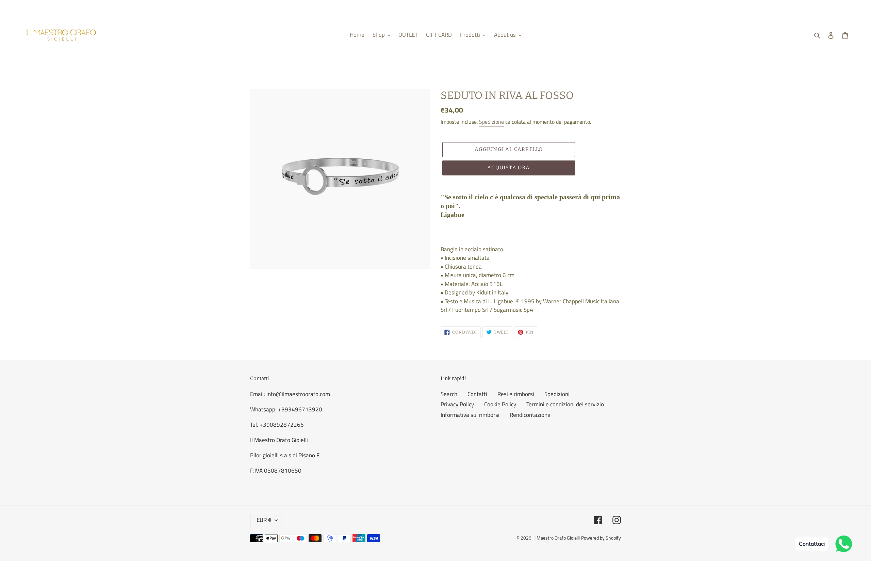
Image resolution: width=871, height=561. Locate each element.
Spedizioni (557, 394)
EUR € (264, 519)
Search (449, 394)
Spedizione (491, 122)
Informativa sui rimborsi (470, 414)
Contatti (477, 394)
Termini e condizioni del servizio (565, 404)
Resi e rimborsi (515, 394)
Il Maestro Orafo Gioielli (556, 537)
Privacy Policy (457, 404)
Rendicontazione (530, 414)
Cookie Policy (500, 404)
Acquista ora (508, 168)
